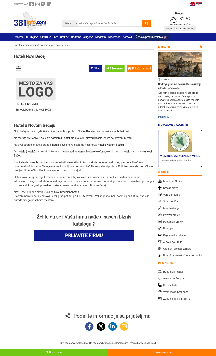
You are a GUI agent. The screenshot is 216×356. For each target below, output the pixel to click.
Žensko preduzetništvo (150, 37)
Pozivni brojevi (172, 215)
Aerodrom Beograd (174, 278)
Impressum (122, 343)
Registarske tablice (174, 235)
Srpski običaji (171, 201)
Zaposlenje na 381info (176, 298)
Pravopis (168, 228)
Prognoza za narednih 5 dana (179, 29)
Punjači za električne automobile (182, 255)
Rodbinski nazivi (173, 271)
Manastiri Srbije (172, 181)
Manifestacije (171, 208)
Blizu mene (55, 352)
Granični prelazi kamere (177, 248)
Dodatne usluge (80, 37)
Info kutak (59, 37)
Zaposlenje (109, 343)
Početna (19, 37)
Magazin (100, 37)
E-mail (152, 343)
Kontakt (127, 37)
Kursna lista (170, 285)
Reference (114, 37)
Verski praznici (172, 194)
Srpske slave (170, 188)
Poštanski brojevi (173, 221)
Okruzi (44, 37)
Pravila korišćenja (138, 343)
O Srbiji (30, 37)
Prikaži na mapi (163, 352)
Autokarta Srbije (172, 242)
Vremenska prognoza (175, 292)
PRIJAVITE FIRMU (84, 235)
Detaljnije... (164, 116)
